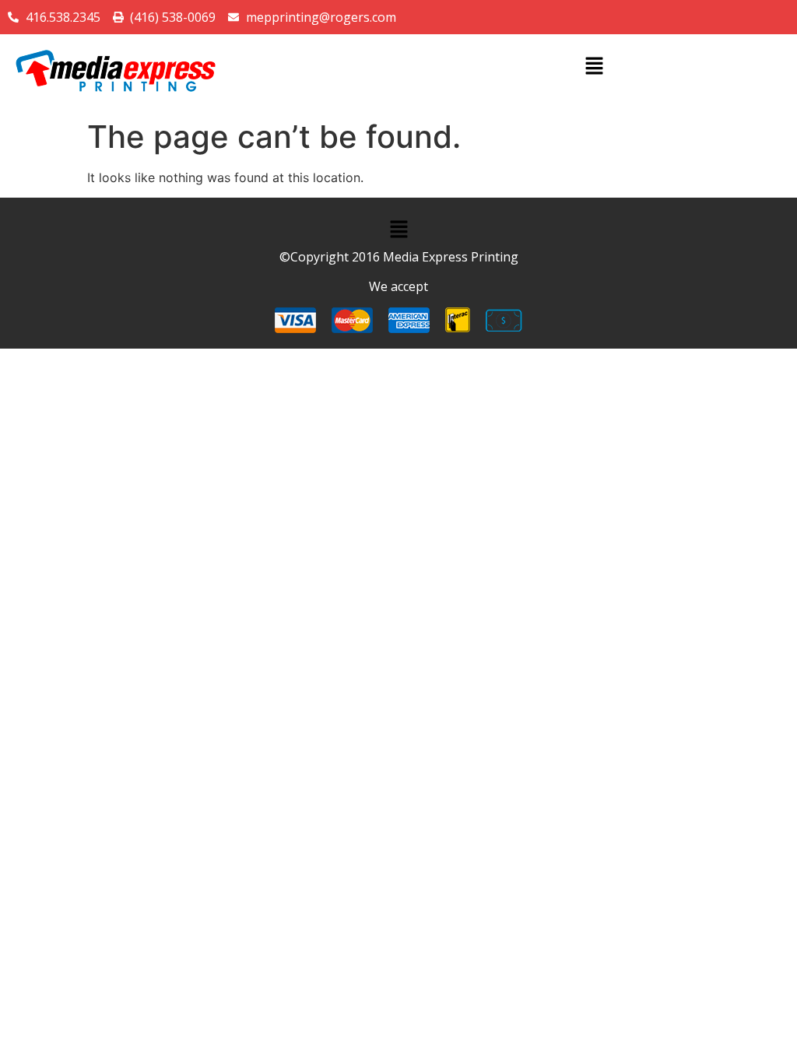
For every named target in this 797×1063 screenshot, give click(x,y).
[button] (593, 66)
